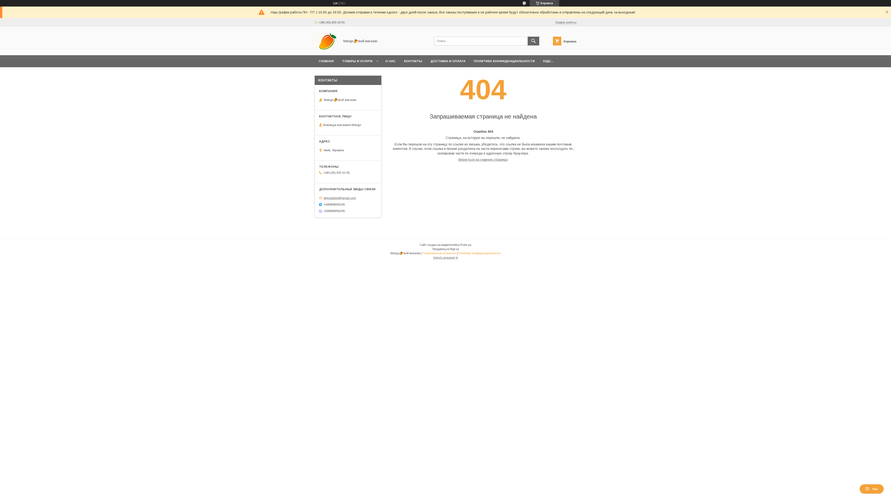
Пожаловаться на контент (439, 253)
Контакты (413, 61)
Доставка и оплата (447, 61)
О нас (390, 61)
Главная (326, 61)
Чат (875, 489)
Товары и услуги (357, 61)
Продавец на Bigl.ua (445, 249)
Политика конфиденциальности (504, 61)
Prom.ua (465, 245)
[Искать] (533, 41)
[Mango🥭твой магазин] (326, 49)
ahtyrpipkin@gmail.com (339, 198)
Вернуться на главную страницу (483, 159)
